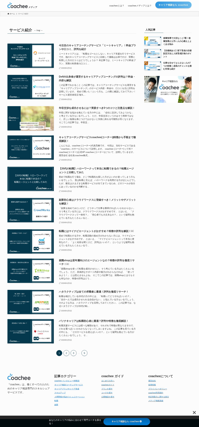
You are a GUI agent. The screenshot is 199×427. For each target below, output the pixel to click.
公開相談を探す (107, 397)
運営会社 (152, 381)
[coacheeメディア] (22, 5)
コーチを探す (107, 393)
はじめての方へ (107, 381)
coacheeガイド (107, 385)
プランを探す (107, 389)
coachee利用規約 (155, 393)
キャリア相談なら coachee (125, 421)
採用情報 (152, 385)
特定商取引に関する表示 (158, 397)
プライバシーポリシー (157, 389)
